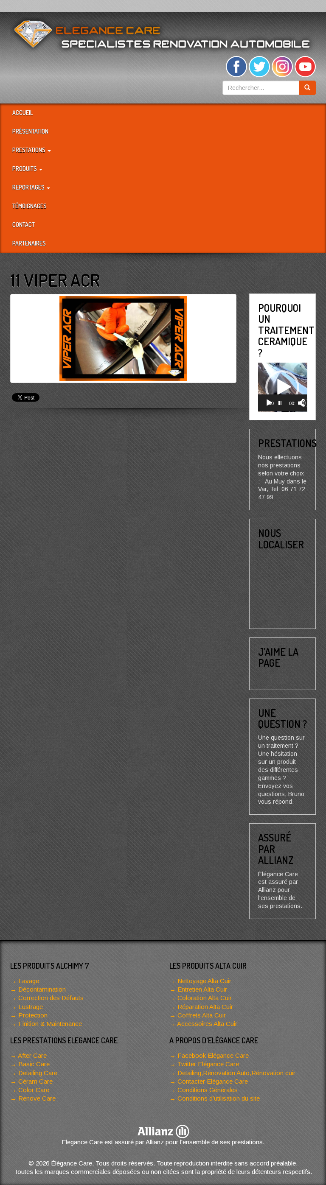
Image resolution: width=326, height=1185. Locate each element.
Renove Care (37, 1098)
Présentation (30, 131)
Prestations (29, 150)
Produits (25, 168)
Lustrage (30, 1006)
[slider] (280, 403)
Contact (23, 224)
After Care (32, 1055)
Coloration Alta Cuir (204, 997)
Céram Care (35, 1081)
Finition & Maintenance (50, 1023)
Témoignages (29, 206)
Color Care (33, 1089)
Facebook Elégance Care (213, 1055)
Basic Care (34, 1064)
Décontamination (42, 989)
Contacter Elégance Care (212, 1081)
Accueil (22, 112)
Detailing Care (37, 1072)
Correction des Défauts (51, 997)
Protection (33, 1015)
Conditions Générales (207, 1089)
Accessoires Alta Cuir (207, 1023)
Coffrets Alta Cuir (201, 1015)
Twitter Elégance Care (208, 1064)
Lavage (28, 980)
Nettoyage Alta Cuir (204, 980)
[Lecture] (269, 403)
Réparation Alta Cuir (205, 1006)
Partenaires (29, 243)
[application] (282, 387)
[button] (282, 387)
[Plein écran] (305, 403)
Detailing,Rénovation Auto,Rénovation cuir (236, 1072)
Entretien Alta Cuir (202, 989)
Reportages (29, 187)
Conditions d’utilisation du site (218, 1098)
